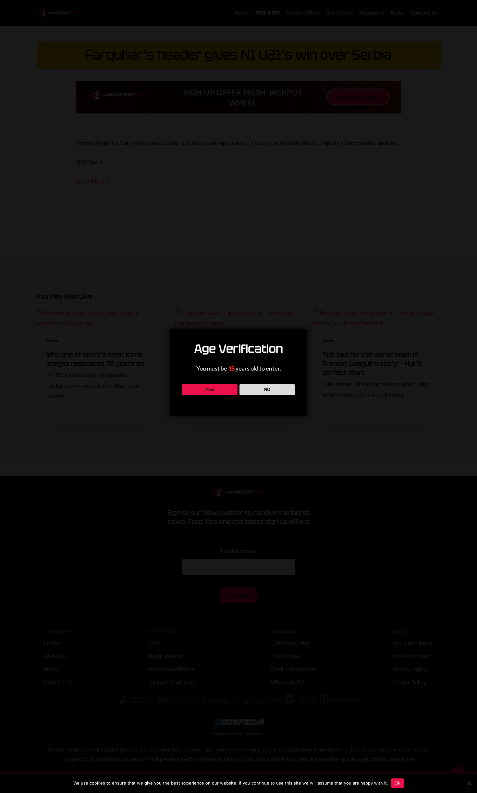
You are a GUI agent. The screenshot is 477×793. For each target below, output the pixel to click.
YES (209, 389)
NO (267, 389)
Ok (397, 783)
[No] (469, 783)
